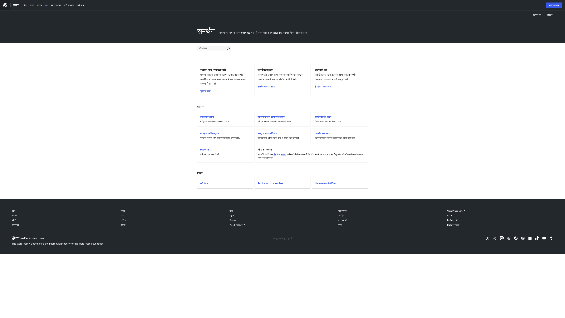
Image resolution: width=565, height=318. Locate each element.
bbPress (452, 220)
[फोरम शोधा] (228, 48)
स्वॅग (340, 225)
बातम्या (14, 215)
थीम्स (122, 215)
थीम (275, 154)
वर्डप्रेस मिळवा (554, 5)
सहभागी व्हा (342, 211)
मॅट (449, 215)
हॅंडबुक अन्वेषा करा (323, 86)
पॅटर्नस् (123, 225)
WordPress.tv (237, 225)
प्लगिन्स (123, 220)
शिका (231, 211)
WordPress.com (456, 211)
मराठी (42, 238)
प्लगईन (283, 154)
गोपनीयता (15, 225)
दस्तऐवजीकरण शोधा (266, 86)
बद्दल (13, 211)
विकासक (233, 220)
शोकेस (123, 211)
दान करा (342, 220)
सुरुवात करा (205, 91)
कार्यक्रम (341, 215)
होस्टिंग (14, 220)
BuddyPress (454, 225)
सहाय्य (232, 215)
